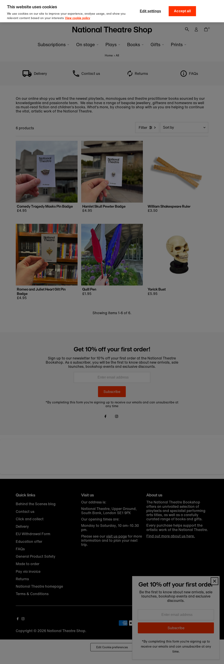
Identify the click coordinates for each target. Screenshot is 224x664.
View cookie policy (77, 18)
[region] (112, 11)
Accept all (182, 11)
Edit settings (150, 11)
